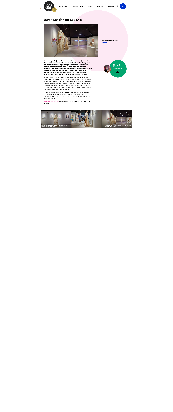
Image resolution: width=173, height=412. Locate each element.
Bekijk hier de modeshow (51, 101)
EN (128, 6)
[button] (131, 119)
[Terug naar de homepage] (49, 6)
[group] (56, 119)
